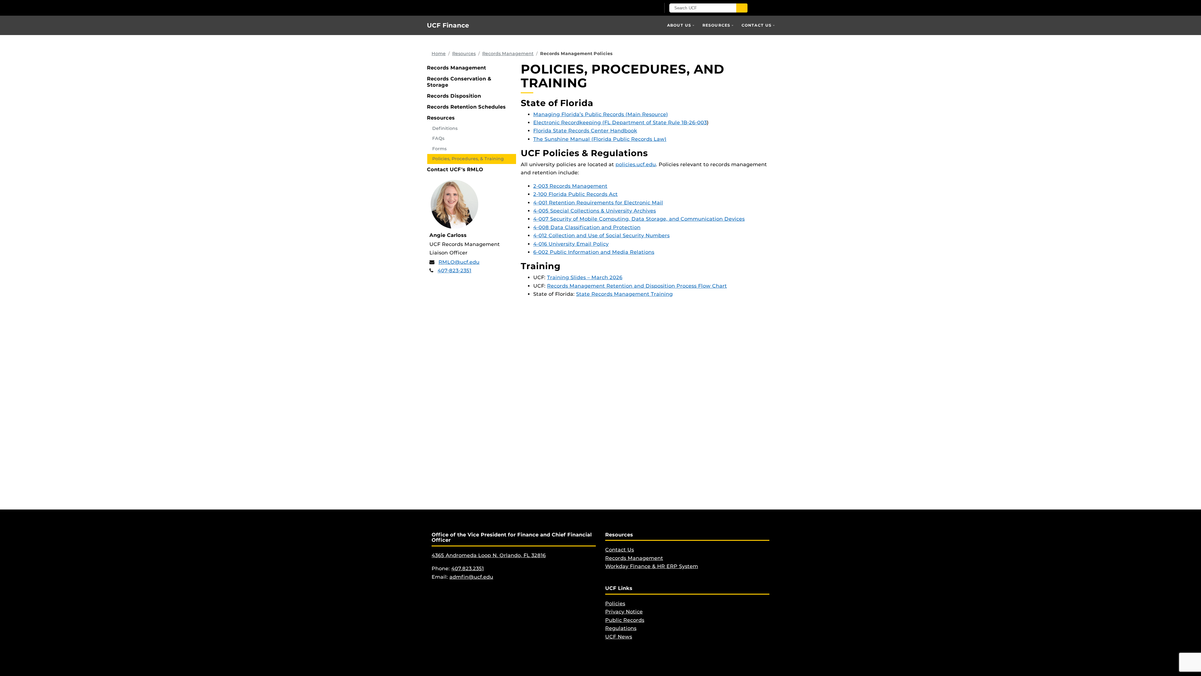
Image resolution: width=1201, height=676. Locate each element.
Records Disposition (454, 96)
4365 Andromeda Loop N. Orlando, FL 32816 (489, 555)
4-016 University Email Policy (571, 244)
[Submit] (741, 8)
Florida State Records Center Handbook (585, 131)
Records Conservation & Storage (459, 82)
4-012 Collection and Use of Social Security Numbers (601, 235)
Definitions (445, 128)
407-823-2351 (454, 271)
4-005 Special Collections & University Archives (594, 211)
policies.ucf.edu (636, 164)
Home (439, 53)
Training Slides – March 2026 (584, 277)
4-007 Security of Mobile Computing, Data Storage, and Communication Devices (639, 219)
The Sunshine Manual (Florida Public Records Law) (599, 139)
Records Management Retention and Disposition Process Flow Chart (637, 286)
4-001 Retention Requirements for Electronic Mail (598, 203)
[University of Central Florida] (500, 8)
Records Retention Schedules (466, 107)
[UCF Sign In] (640, 8)
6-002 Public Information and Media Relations (593, 252)
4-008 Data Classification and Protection (587, 227)
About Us (679, 25)
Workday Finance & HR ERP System (651, 566)
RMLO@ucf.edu (458, 262)
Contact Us (757, 25)
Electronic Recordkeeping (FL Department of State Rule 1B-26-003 (620, 122)
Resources (716, 25)
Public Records (624, 620)
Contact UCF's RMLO (455, 169)
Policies (615, 604)
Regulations (620, 628)
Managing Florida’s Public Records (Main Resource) (600, 114)
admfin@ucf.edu (471, 577)
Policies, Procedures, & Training (468, 158)
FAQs (438, 138)
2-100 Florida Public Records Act (575, 194)
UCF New (617, 637)
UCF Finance (448, 25)
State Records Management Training (624, 294)
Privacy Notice (624, 612)
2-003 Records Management (570, 186)
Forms (439, 148)
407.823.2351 (467, 568)
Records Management (508, 53)
